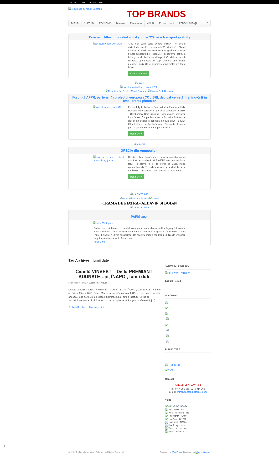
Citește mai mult (138, 73)
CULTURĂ (89, 23)
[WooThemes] (203, 452)
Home (73, 2)
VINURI (151, 23)
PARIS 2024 (139, 216)
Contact (83, 2)
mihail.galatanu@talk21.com (192, 391)
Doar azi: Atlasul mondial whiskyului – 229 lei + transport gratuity (139, 37)
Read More (136, 133)
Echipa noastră (96, 2)
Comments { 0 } (96, 307)
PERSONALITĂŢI (188, 23)
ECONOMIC (105, 23)
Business (120, 23)
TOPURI (75, 23)
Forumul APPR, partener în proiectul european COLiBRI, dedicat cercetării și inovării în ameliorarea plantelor (139, 99)
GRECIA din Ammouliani (139, 150)
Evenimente (136, 23)
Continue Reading (76, 307)
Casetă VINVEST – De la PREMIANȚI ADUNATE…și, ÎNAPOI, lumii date (115, 274)
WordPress (177, 452)
